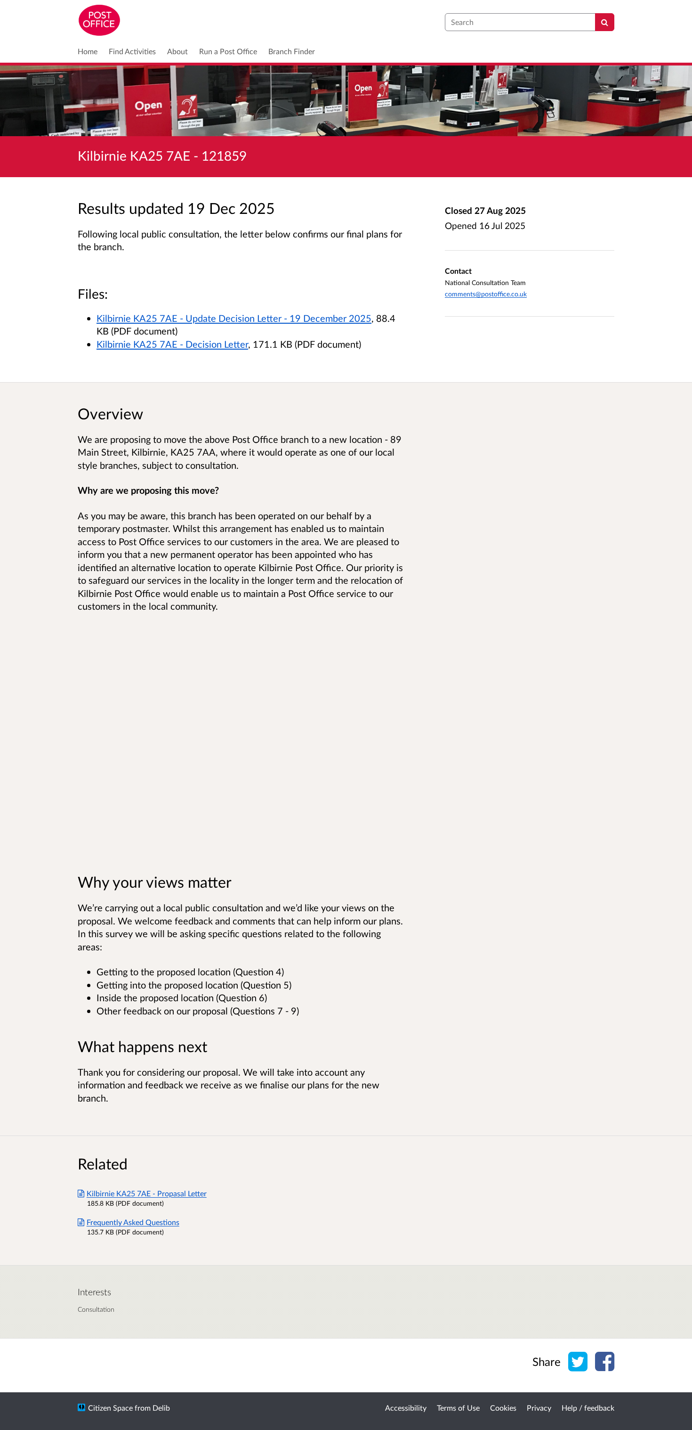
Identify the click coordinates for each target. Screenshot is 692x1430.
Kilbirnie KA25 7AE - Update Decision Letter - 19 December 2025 (234, 318)
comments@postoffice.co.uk (486, 294)
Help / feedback (588, 1407)
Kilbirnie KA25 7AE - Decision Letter (172, 344)
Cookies (503, 1407)
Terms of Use (458, 1407)
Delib (161, 1407)
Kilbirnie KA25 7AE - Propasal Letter (147, 1193)
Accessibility (405, 1407)
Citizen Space (110, 1407)
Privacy (539, 1407)
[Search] (604, 22)
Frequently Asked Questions (133, 1222)
